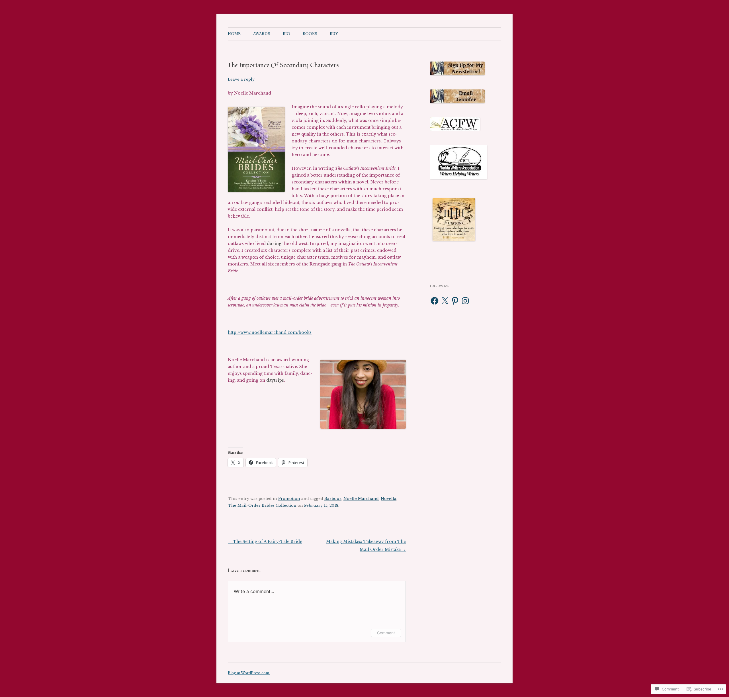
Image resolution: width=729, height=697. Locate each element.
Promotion (289, 498)
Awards (261, 34)
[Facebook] (434, 300)
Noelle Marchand (361, 498)
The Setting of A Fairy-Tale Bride (265, 541)
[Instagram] (465, 300)
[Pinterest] (455, 300)
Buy (334, 34)
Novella (388, 498)
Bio (286, 34)
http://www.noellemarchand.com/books (270, 332)
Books (310, 34)
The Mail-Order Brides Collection (262, 505)
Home (234, 34)
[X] (444, 300)
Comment (386, 632)
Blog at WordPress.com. (249, 673)
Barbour (332, 498)
